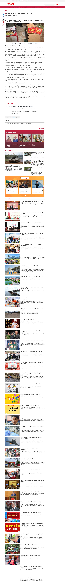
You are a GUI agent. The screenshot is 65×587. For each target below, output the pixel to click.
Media (50, 7)
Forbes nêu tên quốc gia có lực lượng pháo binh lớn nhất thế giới (37, 161)
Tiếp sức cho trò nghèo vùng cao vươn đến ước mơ (30, 555)
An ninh (19, 13)
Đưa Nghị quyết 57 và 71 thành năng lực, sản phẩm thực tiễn (31, 351)
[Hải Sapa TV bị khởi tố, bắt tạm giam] (25, 138)
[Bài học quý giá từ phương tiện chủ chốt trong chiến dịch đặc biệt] (27, 169)
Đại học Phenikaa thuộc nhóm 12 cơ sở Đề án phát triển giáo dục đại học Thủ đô (31, 234)
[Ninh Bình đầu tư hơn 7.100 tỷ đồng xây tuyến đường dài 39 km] (12, 280)
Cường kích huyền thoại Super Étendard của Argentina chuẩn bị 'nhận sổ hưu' (32, 309)
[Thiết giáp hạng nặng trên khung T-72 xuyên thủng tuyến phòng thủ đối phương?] (14, 158)
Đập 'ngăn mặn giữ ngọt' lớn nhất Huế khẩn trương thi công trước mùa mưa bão (31, 288)
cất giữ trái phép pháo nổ (16, 111)
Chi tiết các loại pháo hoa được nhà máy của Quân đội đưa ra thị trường (21, 108)
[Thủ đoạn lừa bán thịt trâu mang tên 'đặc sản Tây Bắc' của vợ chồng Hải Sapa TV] (12, 138)
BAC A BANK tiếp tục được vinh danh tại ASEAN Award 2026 (31, 566)
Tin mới (3, 24)
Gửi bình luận (42, 128)
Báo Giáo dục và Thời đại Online (11, 4)
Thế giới (42, 7)
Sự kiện (8, 10)
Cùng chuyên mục (11, 132)
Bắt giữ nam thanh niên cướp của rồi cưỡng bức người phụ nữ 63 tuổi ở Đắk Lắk (38, 144)
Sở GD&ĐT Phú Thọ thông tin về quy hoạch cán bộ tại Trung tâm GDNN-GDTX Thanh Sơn (31, 459)
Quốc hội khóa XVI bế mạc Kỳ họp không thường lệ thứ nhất (31, 491)
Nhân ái (38, 7)
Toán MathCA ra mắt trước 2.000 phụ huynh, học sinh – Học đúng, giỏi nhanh (31, 363)
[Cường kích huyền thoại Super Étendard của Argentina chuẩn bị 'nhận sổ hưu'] (12, 313)
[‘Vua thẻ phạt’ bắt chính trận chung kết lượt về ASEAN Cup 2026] (25, 184)
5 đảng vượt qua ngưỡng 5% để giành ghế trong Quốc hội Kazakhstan (37, 190)
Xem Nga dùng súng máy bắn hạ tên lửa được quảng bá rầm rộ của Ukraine (11, 190)
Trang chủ (6, 7)
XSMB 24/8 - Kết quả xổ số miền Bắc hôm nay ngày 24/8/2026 (31, 405)
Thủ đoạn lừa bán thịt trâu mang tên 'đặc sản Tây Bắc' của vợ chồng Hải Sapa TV (12, 144)
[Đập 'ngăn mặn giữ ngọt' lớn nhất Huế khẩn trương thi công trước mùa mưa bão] (12, 291)
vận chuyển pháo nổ (26, 111)
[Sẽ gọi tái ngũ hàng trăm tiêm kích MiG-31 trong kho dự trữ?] (27, 154)
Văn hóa (53, 7)
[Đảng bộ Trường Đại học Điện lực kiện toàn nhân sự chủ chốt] (12, 205)
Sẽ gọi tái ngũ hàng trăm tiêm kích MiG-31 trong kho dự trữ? (37, 153)
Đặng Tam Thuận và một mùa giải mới (27, 319)
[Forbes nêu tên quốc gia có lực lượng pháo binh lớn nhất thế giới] (27, 162)
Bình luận (3, 21)
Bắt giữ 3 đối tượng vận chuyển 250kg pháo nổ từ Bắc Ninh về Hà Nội (20, 106)
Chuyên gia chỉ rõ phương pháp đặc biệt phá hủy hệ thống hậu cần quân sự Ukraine (32, 374)
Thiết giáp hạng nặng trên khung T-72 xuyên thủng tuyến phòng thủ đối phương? (14, 166)
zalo (3, 14)
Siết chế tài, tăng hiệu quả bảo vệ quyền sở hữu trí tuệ (30, 383)
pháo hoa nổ (34, 111)
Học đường (34, 7)
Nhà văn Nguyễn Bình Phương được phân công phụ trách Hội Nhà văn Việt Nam (31, 417)
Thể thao (58, 7)
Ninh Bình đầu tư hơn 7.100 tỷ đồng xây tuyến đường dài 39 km (32, 276)
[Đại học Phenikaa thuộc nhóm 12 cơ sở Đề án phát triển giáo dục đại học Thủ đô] (12, 238)
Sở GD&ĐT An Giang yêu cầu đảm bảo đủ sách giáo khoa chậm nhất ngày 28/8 (32, 449)
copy (18, 117)
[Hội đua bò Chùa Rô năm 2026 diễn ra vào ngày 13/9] (12, 259)
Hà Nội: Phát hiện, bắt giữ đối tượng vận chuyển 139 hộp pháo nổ (20, 105)
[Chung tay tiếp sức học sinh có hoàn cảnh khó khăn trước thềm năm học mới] (12, 248)
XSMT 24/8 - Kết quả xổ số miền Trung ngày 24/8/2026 (30, 512)
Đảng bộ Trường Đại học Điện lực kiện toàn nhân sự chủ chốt (31, 201)
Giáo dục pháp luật (19, 7)
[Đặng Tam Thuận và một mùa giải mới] (12, 323)
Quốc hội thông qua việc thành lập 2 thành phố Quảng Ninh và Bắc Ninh (32, 481)
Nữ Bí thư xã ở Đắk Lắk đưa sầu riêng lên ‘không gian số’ (30, 544)
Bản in (3, 19)
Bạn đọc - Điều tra (29, 13)
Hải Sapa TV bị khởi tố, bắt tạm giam (25, 144)
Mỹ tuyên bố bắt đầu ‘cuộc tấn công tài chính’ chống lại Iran (31, 501)
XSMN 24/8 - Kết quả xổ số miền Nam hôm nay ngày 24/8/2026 (32, 523)
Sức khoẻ (46, 7)
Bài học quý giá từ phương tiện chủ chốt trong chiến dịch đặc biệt (37, 169)
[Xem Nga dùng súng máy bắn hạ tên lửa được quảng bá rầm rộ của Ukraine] (12, 184)
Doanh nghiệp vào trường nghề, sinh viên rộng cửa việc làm (31, 469)
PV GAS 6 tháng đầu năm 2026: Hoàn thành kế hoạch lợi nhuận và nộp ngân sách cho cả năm (32, 266)
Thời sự (14, 7)
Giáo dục (9, 7)
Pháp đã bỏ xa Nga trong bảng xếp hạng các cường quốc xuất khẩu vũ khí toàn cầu (32, 438)
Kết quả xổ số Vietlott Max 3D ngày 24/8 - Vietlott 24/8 (30, 394)
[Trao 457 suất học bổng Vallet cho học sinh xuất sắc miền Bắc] (12, 227)
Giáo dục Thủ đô (58, 4)
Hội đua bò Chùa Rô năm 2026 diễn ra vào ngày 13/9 (30, 255)
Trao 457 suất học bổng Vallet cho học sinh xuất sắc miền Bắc (32, 222)
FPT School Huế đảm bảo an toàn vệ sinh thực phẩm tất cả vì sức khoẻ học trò (31, 299)
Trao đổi (29, 7)
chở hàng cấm (14, 113)
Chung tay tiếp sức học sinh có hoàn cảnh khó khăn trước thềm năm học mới (31, 245)
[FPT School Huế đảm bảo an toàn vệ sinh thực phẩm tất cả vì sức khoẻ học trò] (12, 302)
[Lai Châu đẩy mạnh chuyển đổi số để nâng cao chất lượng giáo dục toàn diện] (12, 216)
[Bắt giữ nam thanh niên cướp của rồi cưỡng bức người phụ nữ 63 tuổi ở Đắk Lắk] (38, 138)
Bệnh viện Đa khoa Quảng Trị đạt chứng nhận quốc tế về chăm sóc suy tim (32, 427)
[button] (25, 195)
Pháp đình (23, 13)
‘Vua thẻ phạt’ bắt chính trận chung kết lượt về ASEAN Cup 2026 (24, 190)
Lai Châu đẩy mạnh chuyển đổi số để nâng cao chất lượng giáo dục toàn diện (32, 213)
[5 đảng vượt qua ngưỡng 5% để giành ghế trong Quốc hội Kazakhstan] (37, 184)
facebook (3, 16)
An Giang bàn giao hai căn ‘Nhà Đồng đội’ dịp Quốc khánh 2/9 (31, 340)
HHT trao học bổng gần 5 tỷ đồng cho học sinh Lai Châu (30, 577)
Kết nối (25, 7)
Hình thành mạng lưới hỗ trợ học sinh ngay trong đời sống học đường (32, 535)
